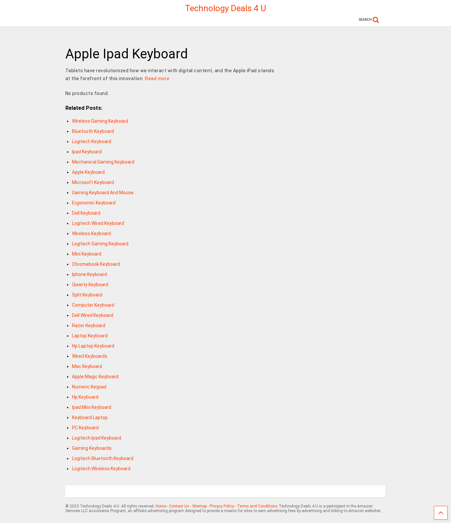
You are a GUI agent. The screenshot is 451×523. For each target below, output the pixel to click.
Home (161, 506)
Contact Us (179, 506)
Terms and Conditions (257, 506)
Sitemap (199, 506)
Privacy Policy (222, 506)
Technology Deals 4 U (225, 8)
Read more (157, 78)
